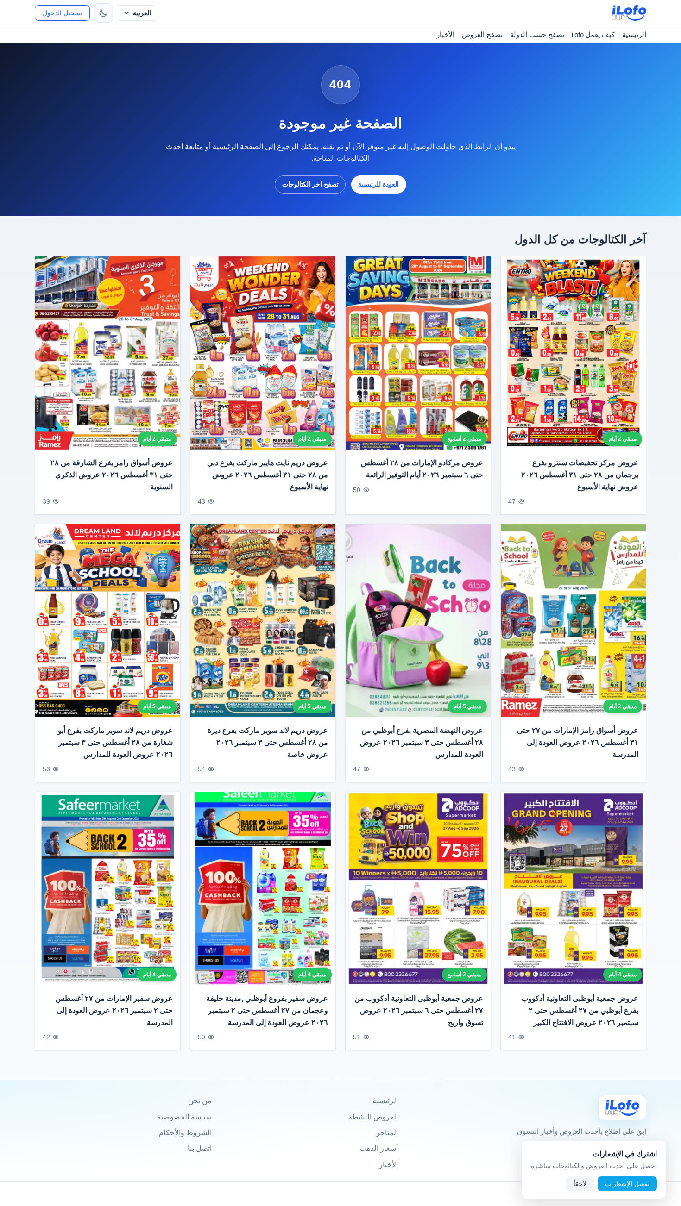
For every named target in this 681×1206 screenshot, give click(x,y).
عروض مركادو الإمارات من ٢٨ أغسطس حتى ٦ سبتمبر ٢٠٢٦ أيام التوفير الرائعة (422, 469)
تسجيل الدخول (62, 13)
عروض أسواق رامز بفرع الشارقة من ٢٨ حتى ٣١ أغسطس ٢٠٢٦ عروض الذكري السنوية (111, 474)
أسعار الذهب (378, 1148)
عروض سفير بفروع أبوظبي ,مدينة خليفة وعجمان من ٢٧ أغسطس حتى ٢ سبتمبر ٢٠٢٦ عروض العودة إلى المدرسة (267, 1010)
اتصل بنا (200, 1148)
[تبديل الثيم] (103, 13)
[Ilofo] (622, 1107)
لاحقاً (580, 1183)
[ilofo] (629, 13)
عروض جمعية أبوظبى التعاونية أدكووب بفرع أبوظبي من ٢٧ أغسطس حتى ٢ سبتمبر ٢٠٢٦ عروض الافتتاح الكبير (579, 1010)
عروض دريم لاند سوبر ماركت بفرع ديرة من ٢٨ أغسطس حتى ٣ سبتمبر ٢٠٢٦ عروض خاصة (268, 742)
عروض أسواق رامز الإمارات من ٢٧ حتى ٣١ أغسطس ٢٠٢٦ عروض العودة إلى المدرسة (577, 742)
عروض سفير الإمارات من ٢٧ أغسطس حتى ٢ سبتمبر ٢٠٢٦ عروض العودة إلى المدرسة (114, 1010)
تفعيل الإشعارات (627, 1183)
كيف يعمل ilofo (593, 34)
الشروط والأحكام (185, 1133)
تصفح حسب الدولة (537, 34)
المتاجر (387, 1133)
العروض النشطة (373, 1117)
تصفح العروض (482, 34)
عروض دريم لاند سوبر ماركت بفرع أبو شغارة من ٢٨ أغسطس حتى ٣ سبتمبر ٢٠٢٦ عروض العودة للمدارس (115, 742)
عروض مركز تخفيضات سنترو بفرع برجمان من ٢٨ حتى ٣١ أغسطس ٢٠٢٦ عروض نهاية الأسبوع (579, 474)
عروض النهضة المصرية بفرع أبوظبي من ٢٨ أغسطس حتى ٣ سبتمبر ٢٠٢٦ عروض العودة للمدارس (421, 742)
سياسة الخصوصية (184, 1117)
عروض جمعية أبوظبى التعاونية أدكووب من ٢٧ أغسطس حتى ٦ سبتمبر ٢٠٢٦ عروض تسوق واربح (418, 1010)
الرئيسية (634, 34)
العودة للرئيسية (378, 184)
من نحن (200, 1101)
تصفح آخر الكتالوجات (310, 184)
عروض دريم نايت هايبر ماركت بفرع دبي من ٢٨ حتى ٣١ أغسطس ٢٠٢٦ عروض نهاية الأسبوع (267, 474)
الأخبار (445, 34)
